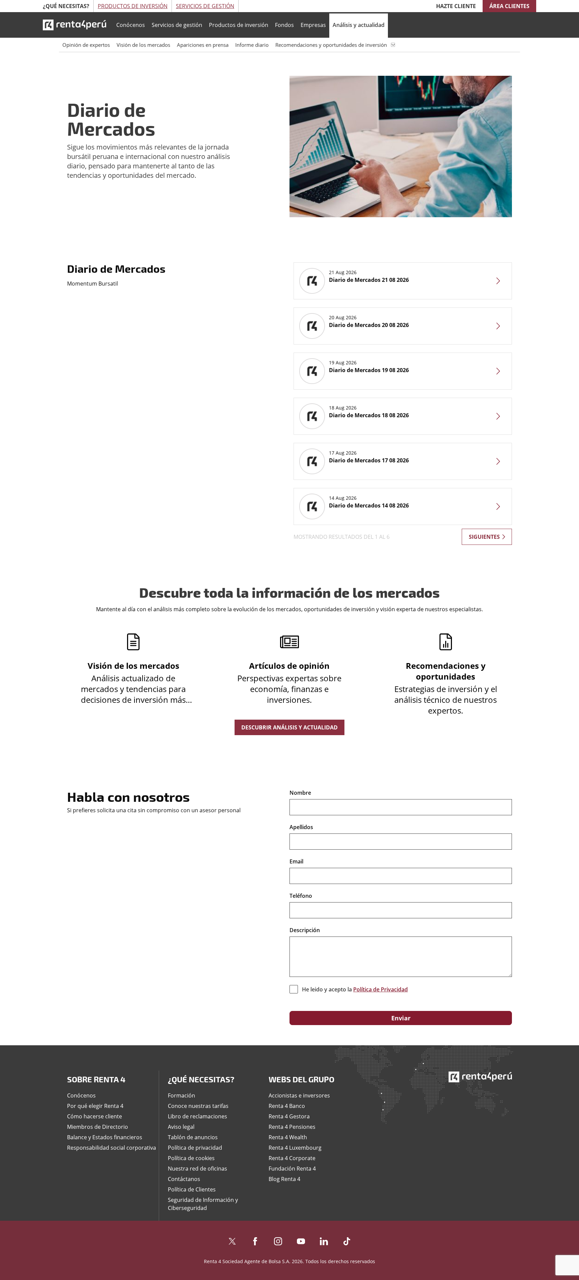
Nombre (300, 792)
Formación (181, 1095)
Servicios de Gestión (205, 6)
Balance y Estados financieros (104, 1137)
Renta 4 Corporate (292, 1158)
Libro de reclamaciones (197, 1116)
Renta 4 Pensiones (292, 1126)
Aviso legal (181, 1126)
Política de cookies (191, 1158)
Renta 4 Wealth (288, 1137)
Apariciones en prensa (202, 44)
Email (296, 861)
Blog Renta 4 (284, 1179)
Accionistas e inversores (299, 1095)
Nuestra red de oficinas (197, 1168)
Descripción (305, 930)
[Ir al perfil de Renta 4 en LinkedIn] (324, 1240)
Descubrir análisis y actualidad (289, 727)
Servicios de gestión (177, 25)
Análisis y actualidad (359, 25)
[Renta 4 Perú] (74, 25)
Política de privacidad (195, 1147)
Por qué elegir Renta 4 (95, 1106)
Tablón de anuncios (193, 1137)
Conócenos (130, 25)
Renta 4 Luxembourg (295, 1147)
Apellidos (301, 827)
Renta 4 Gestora (289, 1116)
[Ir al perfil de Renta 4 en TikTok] (347, 1240)
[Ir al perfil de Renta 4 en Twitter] (232, 1240)
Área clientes (509, 6)
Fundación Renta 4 (292, 1168)
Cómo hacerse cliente (94, 1116)
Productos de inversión (238, 25)
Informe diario (252, 44)
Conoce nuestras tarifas (198, 1106)
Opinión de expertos (86, 44)
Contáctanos (184, 1179)
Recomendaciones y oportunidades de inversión (331, 44)
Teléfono (301, 895)
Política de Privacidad (380, 989)
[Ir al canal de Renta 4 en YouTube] (301, 1240)
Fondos (284, 25)
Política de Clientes (192, 1189)
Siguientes (484, 536)
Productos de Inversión (132, 6)
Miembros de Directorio (97, 1126)
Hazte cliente (456, 6)
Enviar (400, 1018)
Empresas (313, 25)
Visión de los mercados (143, 44)
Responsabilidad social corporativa (111, 1147)
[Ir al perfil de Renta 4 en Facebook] (255, 1240)
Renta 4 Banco (287, 1106)
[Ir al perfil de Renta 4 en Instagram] (278, 1240)
